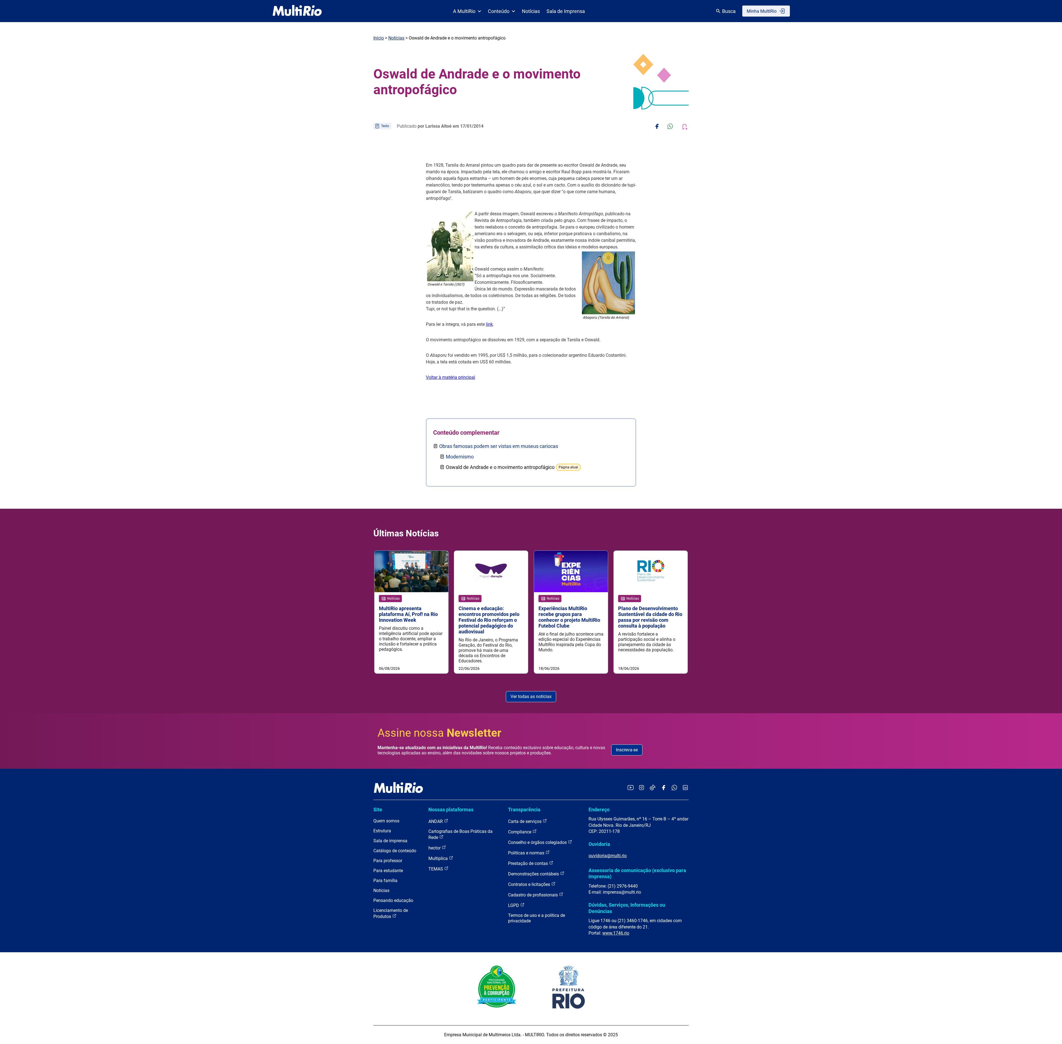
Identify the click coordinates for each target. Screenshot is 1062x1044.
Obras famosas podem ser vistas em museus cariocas (498, 446)
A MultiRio (464, 11)
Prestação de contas (528, 863)
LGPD (514, 905)
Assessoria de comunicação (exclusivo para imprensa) (637, 873)
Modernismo (460, 457)
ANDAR (436, 821)
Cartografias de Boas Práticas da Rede (460, 834)
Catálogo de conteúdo (394, 850)
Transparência (524, 809)
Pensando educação (393, 900)
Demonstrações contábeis (534, 874)
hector (435, 848)
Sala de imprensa (390, 840)
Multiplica (438, 858)
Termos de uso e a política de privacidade (536, 918)
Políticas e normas (526, 853)
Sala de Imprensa (565, 11)
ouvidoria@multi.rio (608, 855)
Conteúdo (498, 11)
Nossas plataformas (450, 809)
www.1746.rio (615, 933)
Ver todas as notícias (531, 696)
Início (378, 38)
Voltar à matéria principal (450, 377)
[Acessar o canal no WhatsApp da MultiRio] (674, 788)
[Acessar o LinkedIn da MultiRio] (685, 788)
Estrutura (382, 830)
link (489, 324)
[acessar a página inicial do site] (297, 11)
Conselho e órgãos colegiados (538, 842)
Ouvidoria (599, 844)
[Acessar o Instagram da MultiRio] (641, 788)
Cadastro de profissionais (533, 895)
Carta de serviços (525, 821)
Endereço (599, 809)
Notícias (531, 11)
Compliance (520, 832)
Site (377, 809)
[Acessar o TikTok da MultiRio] (652, 788)
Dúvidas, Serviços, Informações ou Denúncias (627, 908)
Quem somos (386, 820)
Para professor (387, 860)
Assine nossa (439, 732)
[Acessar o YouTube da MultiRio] (630, 788)
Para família (385, 880)
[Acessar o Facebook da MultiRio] (663, 788)
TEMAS (436, 869)
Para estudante (388, 870)
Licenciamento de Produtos (390, 913)
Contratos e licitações (529, 884)
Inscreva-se (627, 749)
